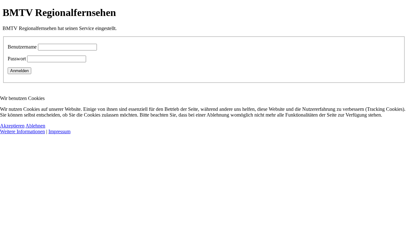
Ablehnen (35, 125)
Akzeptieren (12, 125)
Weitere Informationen (22, 131)
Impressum (59, 131)
